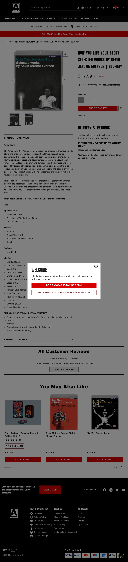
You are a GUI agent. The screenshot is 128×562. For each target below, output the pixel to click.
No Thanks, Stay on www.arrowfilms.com (64, 293)
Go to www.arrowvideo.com (64, 285)
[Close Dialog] (96, 266)
